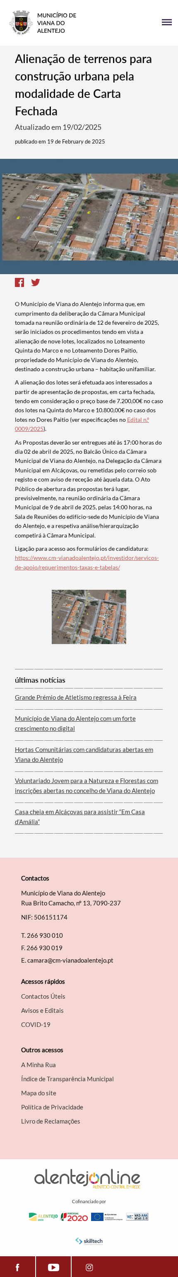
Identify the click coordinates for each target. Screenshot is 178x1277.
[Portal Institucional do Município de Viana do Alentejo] (47, 22)
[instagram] (89, 1266)
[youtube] (53, 1266)
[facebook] (17, 1266)
